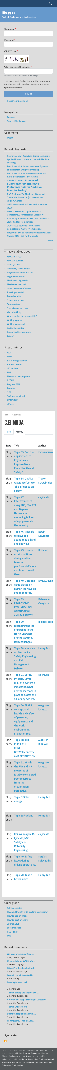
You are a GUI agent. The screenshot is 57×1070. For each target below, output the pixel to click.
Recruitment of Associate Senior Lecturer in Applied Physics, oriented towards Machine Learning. (28, 159)
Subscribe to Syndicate (5, 1041)
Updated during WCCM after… (21, 961)
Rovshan (43, 550)
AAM (9, 352)
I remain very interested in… (21, 975)
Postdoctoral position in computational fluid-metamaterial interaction (26, 175)
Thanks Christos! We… (18, 1006)
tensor (10, 335)
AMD (9, 356)
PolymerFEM (13, 384)
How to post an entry (17, 919)
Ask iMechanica (14, 907)
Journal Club (13, 923)
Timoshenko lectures (17, 308)
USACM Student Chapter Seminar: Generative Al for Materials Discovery (25, 213)
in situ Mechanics (15, 327)
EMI (9, 372)
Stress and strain (15, 300)
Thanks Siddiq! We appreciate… (23, 992)
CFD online (12, 368)
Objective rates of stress (19, 288)
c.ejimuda (43, 497)
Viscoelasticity (14, 312)
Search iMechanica (16, 121)
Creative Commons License (35, 1053)
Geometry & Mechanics (18, 268)
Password (9, 40)
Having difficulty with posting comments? (27, 911)
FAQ (9, 935)
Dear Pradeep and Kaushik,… (21, 1013)
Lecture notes (14, 927)
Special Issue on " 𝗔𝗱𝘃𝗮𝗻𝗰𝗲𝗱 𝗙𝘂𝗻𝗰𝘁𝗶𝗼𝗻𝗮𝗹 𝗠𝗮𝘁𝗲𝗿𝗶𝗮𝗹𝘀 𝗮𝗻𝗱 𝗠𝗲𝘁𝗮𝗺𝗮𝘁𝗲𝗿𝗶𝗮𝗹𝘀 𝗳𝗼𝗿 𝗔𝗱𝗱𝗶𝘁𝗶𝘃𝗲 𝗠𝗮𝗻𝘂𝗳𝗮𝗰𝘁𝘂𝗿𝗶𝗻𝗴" (24, 185)
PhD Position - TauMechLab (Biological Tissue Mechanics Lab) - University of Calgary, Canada (26, 197)
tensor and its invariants (19, 332)
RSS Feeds (12, 931)
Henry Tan (44, 648)
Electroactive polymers (18, 376)
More (50, 240)
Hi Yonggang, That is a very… (21, 1020)
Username (9, 29)
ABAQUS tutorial (15, 260)
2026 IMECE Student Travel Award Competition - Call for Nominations (24, 227)
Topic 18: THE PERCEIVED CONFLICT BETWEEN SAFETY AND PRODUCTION (24, 748)
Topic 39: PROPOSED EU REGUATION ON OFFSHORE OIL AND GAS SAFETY (23, 607)
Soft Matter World (16, 396)
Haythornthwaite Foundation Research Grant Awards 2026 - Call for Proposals (29, 234)
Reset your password (17, 100)
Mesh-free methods (17, 284)
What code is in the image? (17, 66)
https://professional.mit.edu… (22, 968)
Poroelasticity (14, 296)
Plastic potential (15, 292)
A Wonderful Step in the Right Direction (26, 999)
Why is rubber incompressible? (22, 316)
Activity (19, 431)
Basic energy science (17, 360)
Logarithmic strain (16, 276)
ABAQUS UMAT (14, 256)
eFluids (10, 404)
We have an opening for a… (20, 953)
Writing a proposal (16, 324)
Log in (10, 137)
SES (9, 392)
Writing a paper (14, 320)
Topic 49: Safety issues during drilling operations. (25, 860)
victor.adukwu (46, 452)
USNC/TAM (12, 400)
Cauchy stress (13, 264)
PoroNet (11, 388)
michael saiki (45, 621)
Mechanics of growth (17, 280)
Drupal (28, 1056)
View (9, 431)
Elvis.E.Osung (45, 580)
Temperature (13, 304)
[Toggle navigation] (51, 14)
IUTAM (10, 380)
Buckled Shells (14, 364)
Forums (11, 117)
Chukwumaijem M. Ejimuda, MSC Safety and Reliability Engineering (24, 842)
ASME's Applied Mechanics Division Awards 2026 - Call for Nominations (28, 220)
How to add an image (17, 915)
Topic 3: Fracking (23, 815)
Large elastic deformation (20, 272)
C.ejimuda (16, 414)
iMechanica (8, 13)
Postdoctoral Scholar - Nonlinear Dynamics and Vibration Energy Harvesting (28, 168)
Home (7, 414)
